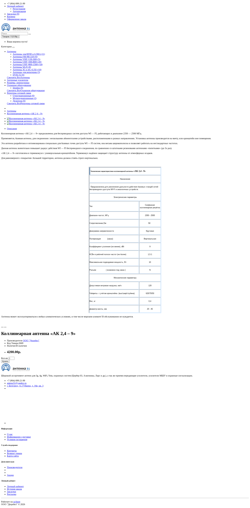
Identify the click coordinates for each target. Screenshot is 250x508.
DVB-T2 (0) (18, 75)
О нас (10, 434)
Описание (12, 128)
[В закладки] (2, 327)
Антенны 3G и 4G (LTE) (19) (27, 69)
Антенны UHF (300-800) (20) (27, 62)
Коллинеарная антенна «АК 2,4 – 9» (25, 113)
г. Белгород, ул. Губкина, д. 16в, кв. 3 (25, 386)
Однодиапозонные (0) (23, 95)
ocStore (16, 501)
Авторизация (19, 11)
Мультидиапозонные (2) (24, 98)
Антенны (11, 51)
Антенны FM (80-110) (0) (25, 56)
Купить (5, 361)
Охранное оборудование (19, 85)
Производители (14, 467)
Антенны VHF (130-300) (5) (26, 59)
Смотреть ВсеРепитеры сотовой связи (26, 103)
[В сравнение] (5, 327)
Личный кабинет (15, 486)
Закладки (11, 491)
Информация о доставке (19, 437)
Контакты (12, 451)
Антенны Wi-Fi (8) (22, 67)
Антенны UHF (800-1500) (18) (28, 64)
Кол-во (4, 358)
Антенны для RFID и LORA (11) (29, 54)
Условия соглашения (17, 439)
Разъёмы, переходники (18, 82)
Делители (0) (19, 101)
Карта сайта (13, 456)
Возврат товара (14, 453)
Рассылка (11, 494)
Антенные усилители (17, 80)
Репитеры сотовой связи (19, 93)
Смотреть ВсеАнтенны (18, 77)
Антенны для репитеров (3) (26, 72)
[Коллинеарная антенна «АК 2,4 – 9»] (26, 118)
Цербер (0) (18, 88)
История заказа (14, 489)
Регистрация (19, 9)
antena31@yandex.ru (16, 383)
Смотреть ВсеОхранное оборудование (26, 90)
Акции (10, 475)
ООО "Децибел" (31, 340)
